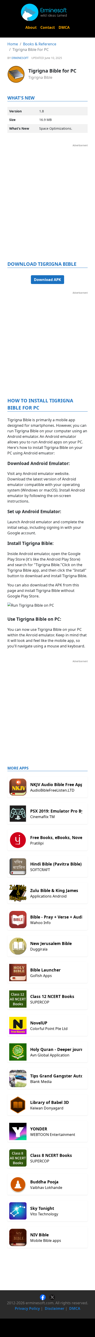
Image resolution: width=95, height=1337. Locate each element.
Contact (47, 27)
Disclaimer (54, 1308)
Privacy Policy (27, 1308)
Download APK (47, 279)
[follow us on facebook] (44, 1296)
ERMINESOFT (20, 58)
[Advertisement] (47, 194)
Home (12, 44)
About (31, 27)
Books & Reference (39, 44)
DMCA (64, 27)
